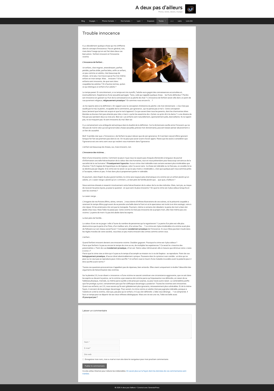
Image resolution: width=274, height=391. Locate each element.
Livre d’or (189, 21)
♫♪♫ (171, 21)
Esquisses (150, 21)
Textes (161, 21)
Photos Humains (108, 21)
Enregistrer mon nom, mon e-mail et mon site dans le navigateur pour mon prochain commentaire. (127, 359)
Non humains (125, 21)
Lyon (139, 21)
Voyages (92, 21)
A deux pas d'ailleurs (158, 8)
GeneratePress (153, 388)
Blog (83, 21)
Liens (180, 21)
